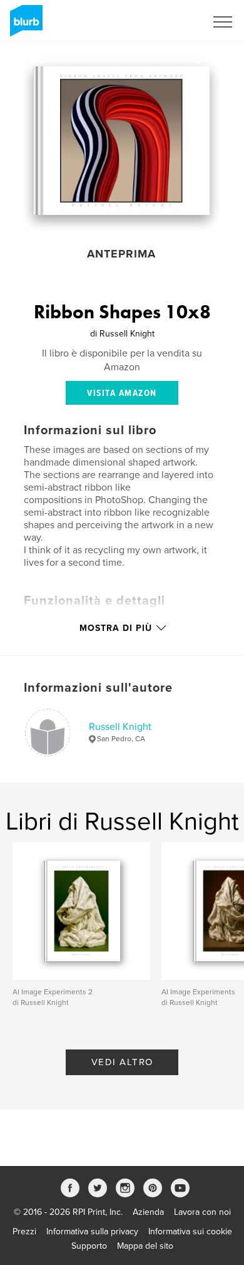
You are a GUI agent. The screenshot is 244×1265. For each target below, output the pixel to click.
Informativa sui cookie (190, 1231)
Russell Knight (120, 727)
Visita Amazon (122, 393)
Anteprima (121, 254)
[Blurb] (24, 25)
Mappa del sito (145, 1246)
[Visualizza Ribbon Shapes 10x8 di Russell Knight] (121, 140)
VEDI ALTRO (122, 1062)
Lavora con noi (202, 1212)
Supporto (89, 1246)
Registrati (171, 22)
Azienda (148, 1212)
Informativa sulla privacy (92, 1231)
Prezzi (24, 1231)
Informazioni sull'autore (98, 687)
